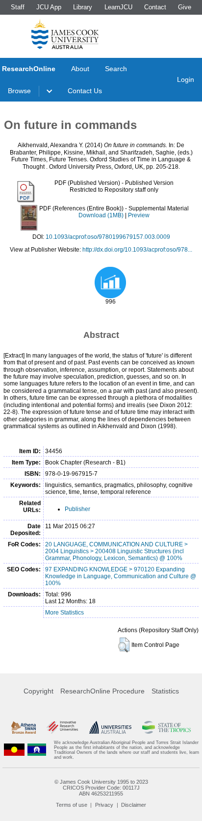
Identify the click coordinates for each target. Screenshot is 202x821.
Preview (139, 215)
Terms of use (71, 805)
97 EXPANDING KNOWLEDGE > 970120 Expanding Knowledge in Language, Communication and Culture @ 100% (120, 576)
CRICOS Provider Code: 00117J (101, 788)
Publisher (77, 509)
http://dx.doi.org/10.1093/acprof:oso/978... (137, 249)
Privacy (104, 805)
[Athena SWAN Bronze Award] (23, 727)
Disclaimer (133, 805)
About (80, 69)
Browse (19, 91)
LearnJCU (118, 7)
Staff (18, 7)
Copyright (38, 691)
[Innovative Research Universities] (62, 727)
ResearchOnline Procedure (102, 691)
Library (82, 7)
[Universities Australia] (110, 727)
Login (185, 79)
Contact (155, 7)
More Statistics (64, 612)
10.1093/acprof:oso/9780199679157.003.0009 (108, 236)
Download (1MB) (101, 215)
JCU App (48, 7)
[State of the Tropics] (166, 727)
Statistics (165, 691)
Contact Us (85, 91)
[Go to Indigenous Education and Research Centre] (14, 750)
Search (116, 69)
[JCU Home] (65, 34)
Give (184, 7)
